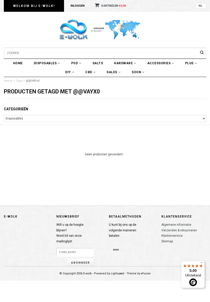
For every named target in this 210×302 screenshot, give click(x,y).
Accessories (159, 63)
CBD (88, 72)
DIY (68, 72)
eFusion (146, 273)
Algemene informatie (176, 225)
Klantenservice (172, 236)
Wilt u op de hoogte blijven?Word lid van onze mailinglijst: (69, 233)
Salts (97, 63)
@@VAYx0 (32, 80)
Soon (136, 72)
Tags (19, 80)
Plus (189, 63)
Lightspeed (117, 273)
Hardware (123, 63)
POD (74, 63)
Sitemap (167, 241)
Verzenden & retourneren (179, 230)
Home (18, 63)
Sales (112, 72)
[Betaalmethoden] (116, 249)
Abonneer (80, 262)
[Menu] (202, 264)
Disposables (45, 63)
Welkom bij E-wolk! (34, 6)
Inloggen (77, 5)
